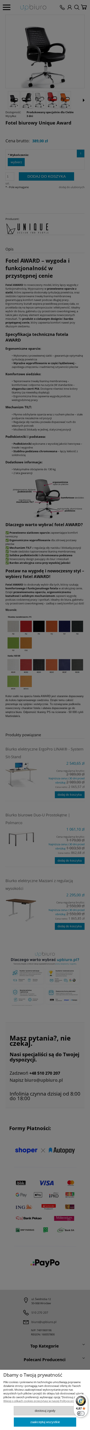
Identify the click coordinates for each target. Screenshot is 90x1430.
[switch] (81, 1413)
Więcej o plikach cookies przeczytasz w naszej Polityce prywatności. (44, 1401)
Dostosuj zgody (45, 1410)
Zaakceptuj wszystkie (45, 1422)
